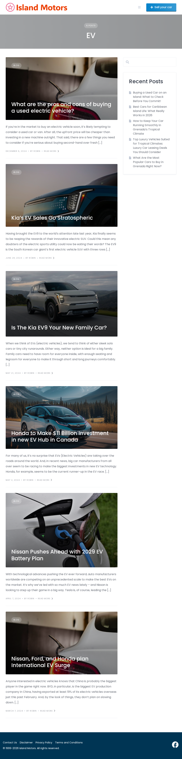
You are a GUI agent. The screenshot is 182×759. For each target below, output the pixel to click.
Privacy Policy (44, 742)
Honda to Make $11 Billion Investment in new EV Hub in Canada (60, 436)
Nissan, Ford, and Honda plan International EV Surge (50, 662)
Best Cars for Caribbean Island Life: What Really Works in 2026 (150, 111)
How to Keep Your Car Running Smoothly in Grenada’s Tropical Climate (148, 127)
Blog (16, 65)
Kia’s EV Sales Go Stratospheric (52, 218)
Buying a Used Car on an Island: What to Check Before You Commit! (150, 97)
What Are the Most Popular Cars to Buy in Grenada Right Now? (148, 162)
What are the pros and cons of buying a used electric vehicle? (61, 107)
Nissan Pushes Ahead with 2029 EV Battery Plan (57, 555)
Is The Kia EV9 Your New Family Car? (59, 327)
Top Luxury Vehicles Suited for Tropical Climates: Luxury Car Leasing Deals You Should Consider (151, 145)
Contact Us (10, 742)
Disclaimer (26, 742)
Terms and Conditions (69, 742)
